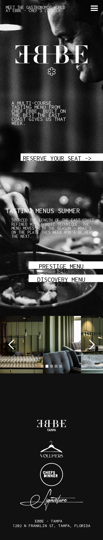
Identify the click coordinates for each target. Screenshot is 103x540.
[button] (94, 8)
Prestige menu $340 (61, 266)
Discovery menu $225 (61, 279)
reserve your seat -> (57, 158)
